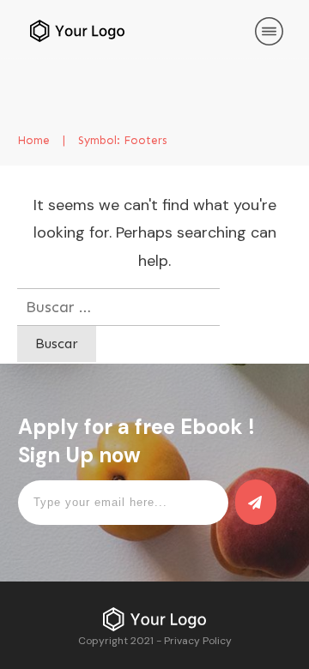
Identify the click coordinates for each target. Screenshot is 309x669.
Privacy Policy (198, 641)
